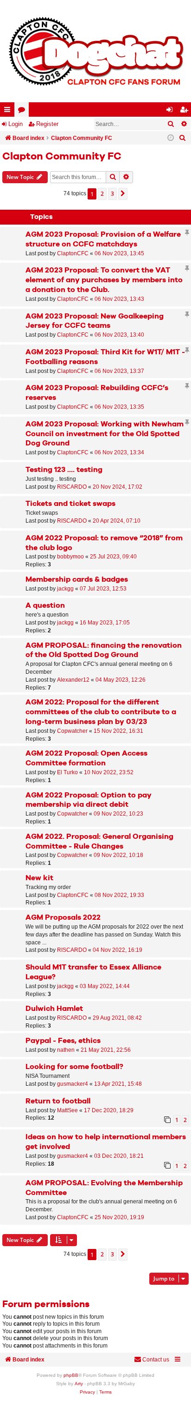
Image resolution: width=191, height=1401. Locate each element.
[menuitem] (182, 138)
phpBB (71, 1375)
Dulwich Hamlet (54, 1008)
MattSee (67, 1110)
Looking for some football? (74, 1066)
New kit (39, 878)
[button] (122, 194)
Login (15, 123)
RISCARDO (72, 487)
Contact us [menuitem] (155, 1359)
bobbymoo (70, 556)
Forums (23, 111)
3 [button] (112, 194)
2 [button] (102, 194)
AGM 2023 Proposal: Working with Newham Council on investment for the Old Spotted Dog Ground (104, 434)
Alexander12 (73, 680)
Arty (79, 1383)
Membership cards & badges (76, 579)
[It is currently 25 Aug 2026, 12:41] (170, 138)
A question (45, 605)
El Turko (67, 772)
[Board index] (95, 51)
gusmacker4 (72, 1084)
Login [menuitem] (171, 111)
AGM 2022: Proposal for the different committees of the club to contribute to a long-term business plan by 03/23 (100, 712)
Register (47, 123)
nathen (66, 1050)
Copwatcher (72, 731)
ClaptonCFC (73, 253)
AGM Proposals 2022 (63, 917)
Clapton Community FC (61, 157)
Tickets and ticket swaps (70, 503)
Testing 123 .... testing (63, 469)
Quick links (9, 111)
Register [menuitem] (186, 111)
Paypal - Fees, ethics (63, 1040)
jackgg (65, 588)
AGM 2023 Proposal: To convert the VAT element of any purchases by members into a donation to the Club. (104, 280)
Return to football (57, 1101)
